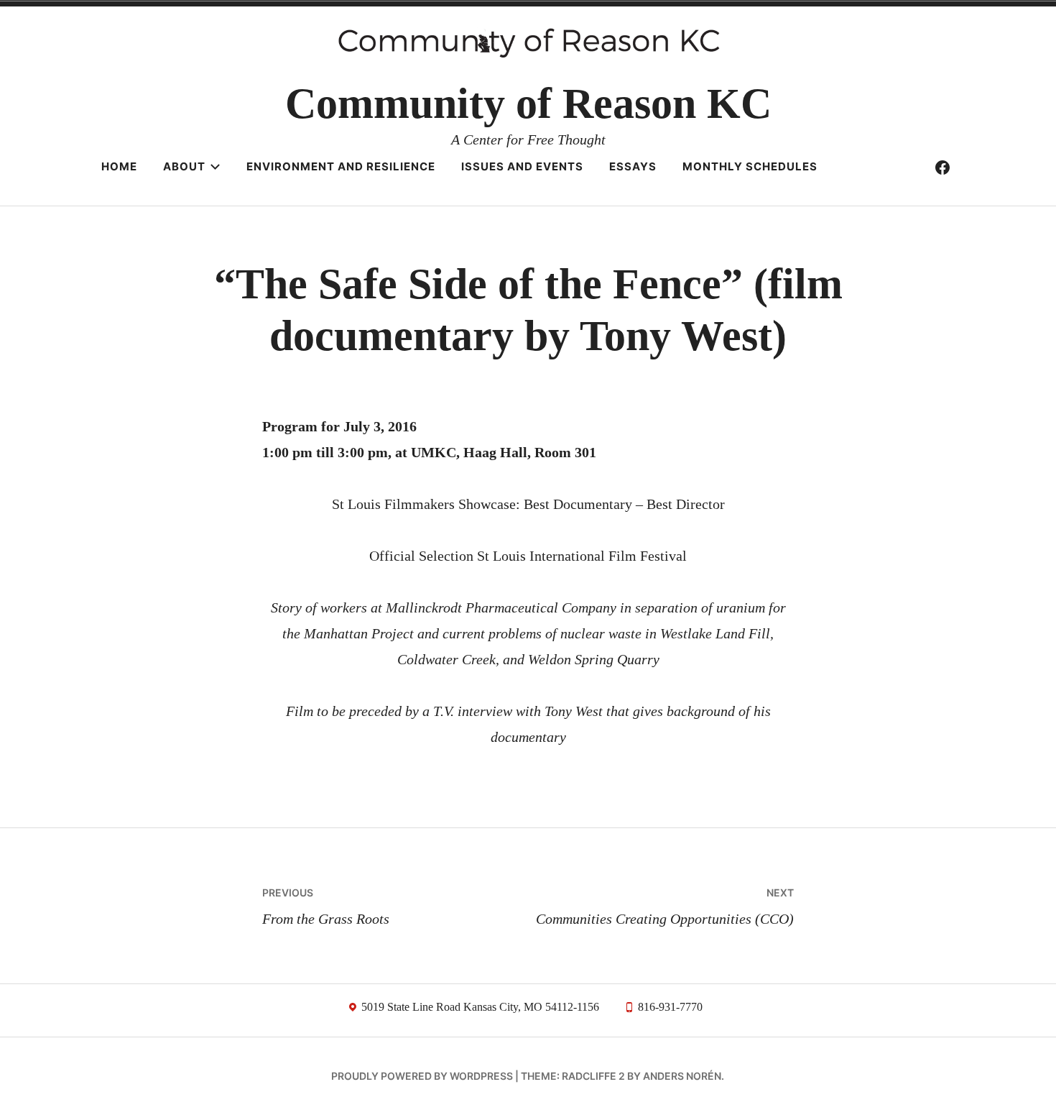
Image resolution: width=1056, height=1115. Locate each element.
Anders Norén (682, 1076)
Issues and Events (522, 166)
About (184, 166)
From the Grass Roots (325, 906)
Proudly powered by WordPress (422, 1076)
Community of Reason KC (528, 103)
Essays (633, 166)
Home (119, 166)
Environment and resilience (340, 166)
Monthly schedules (750, 166)
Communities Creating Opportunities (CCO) (665, 906)
